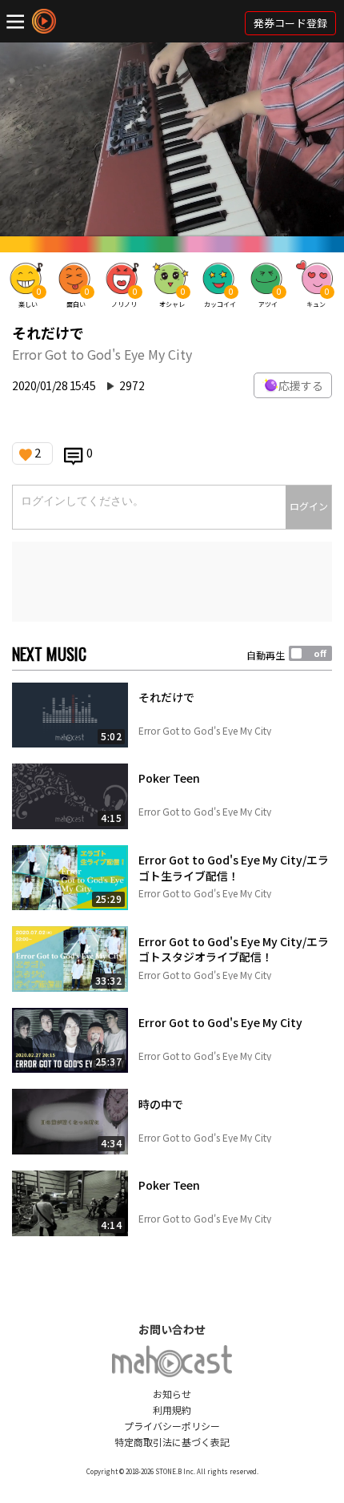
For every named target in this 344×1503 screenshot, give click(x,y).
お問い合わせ (172, 1329)
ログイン (309, 506)
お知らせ (172, 1393)
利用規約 (172, 1409)
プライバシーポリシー (172, 1425)
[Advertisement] (172, 582)
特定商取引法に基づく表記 (172, 1442)
